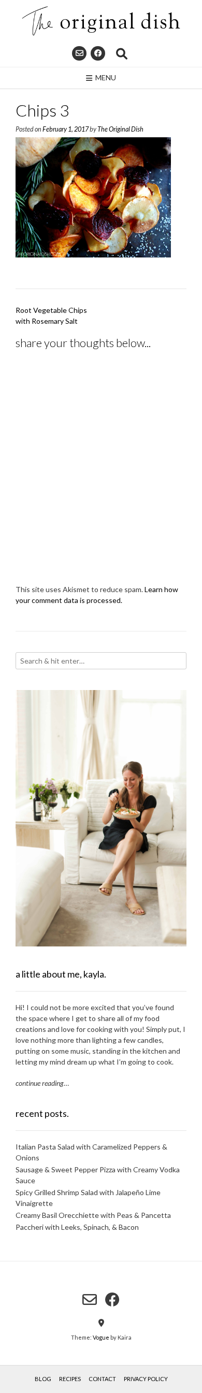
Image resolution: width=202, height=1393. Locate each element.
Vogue (101, 1337)
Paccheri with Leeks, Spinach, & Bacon (77, 1227)
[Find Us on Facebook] (98, 53)
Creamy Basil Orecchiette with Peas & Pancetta (93, 1215)
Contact (102, 1378)
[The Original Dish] (101, 21)
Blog (43, 1378)
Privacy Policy (146, 1378)
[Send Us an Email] (79, 53)
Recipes (70, 1378)
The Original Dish (120, 129)
